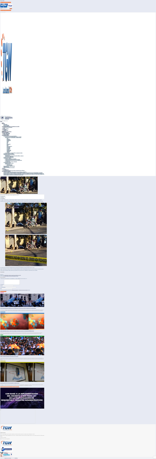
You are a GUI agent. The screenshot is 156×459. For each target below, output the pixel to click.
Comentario (2, 284)
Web (1, 288)
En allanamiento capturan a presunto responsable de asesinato (12, 275)
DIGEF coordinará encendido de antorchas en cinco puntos (9, 356)
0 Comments (3, 198)
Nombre (1, 285)
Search (1, 8)
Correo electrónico (2, 287)
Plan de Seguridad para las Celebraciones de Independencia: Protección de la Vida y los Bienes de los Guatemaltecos (18, 308)
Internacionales (2, 313)
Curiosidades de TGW (3, 362)
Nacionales (2, 197)
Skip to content (2, 0)
